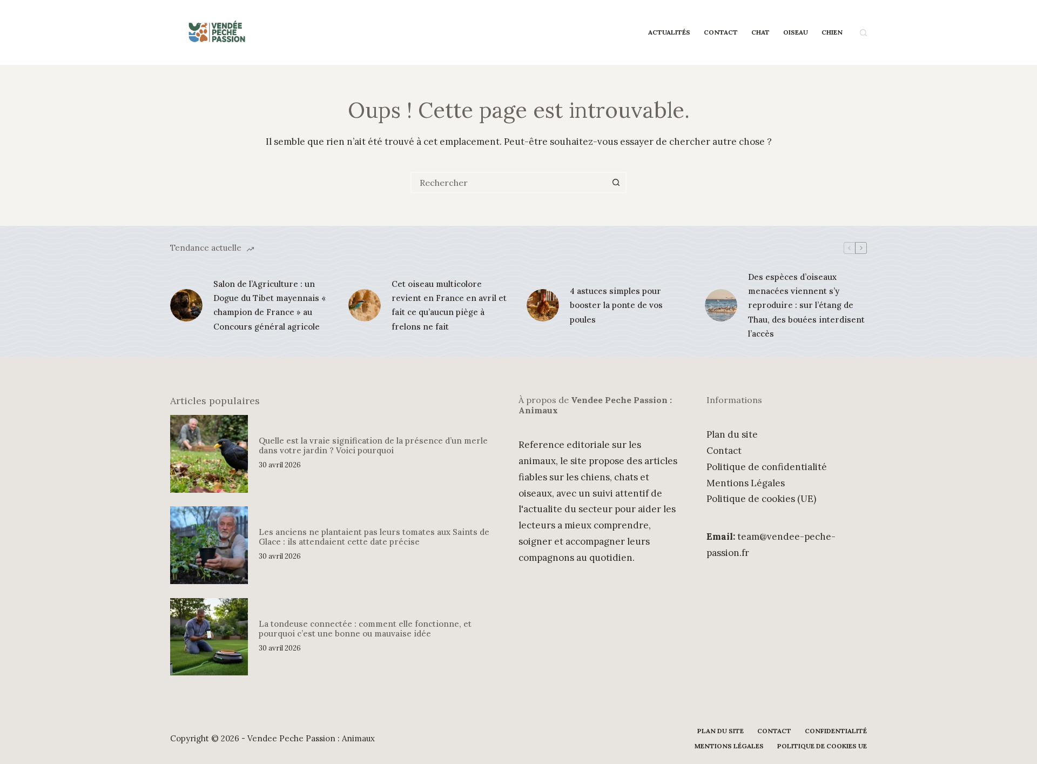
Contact (721, 32)
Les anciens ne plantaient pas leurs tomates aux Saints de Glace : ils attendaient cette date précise (374, 537)
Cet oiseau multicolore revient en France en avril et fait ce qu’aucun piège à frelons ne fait (449, 305)
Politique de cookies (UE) (761, 499)
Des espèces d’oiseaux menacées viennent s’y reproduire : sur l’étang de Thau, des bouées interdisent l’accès (806, 305)
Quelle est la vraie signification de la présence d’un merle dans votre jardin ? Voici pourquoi (373, 445)
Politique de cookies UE (822, 746)
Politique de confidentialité (766, 467)
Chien (832, 32)
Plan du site (732, 434)
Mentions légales (729, 746)
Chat (760, 32)
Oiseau (795, 32)
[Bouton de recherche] (615, 182)
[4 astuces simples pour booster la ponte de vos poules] (543, 305)
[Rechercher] (863, 32)
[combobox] (509, 182)
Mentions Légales (745, 483)
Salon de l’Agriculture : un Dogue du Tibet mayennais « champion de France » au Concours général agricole (269, 305)
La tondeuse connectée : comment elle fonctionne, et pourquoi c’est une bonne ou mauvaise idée (365, 629)
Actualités (669, 32)
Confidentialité (836, 731)
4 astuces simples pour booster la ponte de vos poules (616, 305)
